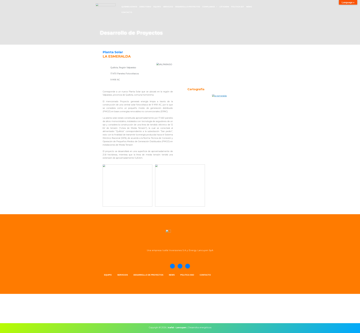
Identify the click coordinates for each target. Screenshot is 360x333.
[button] (216, 7)
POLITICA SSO (187, 275)
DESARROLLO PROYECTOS (187, 7)
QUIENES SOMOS (129, 7)
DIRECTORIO (145, 7)
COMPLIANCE (208, 7)
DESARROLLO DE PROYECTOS (148, 275)
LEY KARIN (224, 7)
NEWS (249, 7)
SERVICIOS (168, 7)
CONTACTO (126, 12)
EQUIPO (157, 7)
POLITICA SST (237, 7)
